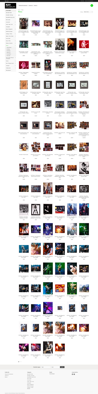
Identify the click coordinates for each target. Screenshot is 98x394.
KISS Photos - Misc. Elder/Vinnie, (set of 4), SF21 (47, 155)
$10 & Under (8, 19)
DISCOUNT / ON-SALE (9, 15)
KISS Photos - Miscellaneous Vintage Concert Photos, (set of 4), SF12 (84, 155)
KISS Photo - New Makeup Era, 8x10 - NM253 (84, 316)
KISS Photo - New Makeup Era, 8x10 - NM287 (36, 237)
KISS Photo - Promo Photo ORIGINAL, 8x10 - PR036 (23, 217)
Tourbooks (7, 65)
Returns (35, 5)
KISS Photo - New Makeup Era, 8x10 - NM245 (36, 355)
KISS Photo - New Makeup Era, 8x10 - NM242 (60, 355)
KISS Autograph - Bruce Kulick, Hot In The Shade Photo (48, 73)
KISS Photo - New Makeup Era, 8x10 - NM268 (60, 277)
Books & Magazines (9, 29)
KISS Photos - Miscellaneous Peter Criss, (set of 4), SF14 (35, 176)
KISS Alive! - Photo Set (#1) (23, 154)
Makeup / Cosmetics (9, 43)
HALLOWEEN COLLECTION (10, 17)
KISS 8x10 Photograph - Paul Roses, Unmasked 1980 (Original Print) (23, 32)
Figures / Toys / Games (9, 36)
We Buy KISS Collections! (23, 5)
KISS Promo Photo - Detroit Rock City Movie (47, 112)
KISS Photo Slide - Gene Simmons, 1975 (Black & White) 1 (23, 112)
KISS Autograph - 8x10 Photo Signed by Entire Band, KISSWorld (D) (59, 113)
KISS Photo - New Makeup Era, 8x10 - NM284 (60, 237)
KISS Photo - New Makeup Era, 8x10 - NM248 (72, 336)
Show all (28, 388)
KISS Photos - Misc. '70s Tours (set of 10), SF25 (35, 155)
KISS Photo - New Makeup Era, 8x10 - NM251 (36, 336)
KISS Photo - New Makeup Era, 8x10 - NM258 (36, 316)
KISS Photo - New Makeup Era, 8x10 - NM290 (72, 217)
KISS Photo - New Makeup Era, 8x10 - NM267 (72, 277)
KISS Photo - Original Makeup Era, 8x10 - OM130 (84, 52)
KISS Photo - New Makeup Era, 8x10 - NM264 (36, 296)
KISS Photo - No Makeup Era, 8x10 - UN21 (23, 197)
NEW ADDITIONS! (9, 12)
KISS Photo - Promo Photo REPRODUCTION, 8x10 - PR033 (36, 217)
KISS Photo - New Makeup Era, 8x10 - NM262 (60, 296)
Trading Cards (8, 67)
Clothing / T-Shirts (9, 33)
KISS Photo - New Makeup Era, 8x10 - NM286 (48, 237)
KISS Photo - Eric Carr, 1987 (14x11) (35, 112)
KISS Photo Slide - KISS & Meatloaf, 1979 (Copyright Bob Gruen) (48, 133)
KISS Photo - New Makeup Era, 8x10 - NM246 (24, 355)
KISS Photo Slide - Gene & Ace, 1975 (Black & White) (48, 93)
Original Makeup (9, 47)
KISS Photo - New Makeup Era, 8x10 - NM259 (24, 316)
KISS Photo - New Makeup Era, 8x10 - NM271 (24, 277)
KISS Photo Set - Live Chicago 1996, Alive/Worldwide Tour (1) (84, 73)
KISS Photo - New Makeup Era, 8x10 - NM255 (72, 316)
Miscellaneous (8, 70)
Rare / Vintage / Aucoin (10, 63)
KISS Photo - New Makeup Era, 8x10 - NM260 (84, 296)
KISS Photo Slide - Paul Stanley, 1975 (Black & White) (35, 93)
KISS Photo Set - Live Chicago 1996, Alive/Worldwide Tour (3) (60, 73)
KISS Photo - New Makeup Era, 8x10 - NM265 (24, 296)
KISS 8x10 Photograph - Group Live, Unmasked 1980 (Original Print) (84, 32)
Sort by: (81, 11)
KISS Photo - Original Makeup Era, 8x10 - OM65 (84, 176)
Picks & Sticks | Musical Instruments (10, 58)
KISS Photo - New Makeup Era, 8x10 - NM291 (60, 217)
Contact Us (31, 5)
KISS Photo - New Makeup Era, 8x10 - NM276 (60, 257)
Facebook (74, 374)
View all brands (52, 373)
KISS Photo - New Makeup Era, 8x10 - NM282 (84, 237)
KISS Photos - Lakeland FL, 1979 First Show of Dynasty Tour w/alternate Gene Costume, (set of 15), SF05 (84, 134)
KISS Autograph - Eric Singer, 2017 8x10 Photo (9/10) (23, 52)
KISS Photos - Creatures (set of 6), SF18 (60, 155)
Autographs (8, 26)
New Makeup (8, 50)
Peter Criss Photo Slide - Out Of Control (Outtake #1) (35, 133)
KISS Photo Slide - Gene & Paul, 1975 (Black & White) (60, 93)
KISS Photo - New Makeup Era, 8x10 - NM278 (48, 257)
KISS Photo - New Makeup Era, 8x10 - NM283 (72, 237)
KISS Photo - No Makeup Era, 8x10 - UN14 (47, 197)
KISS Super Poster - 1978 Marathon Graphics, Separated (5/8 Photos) (36, 52)
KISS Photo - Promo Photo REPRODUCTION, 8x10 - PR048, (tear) (60, 176)
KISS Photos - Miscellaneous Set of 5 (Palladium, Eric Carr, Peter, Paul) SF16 (83, 113)
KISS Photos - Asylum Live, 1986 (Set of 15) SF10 (72, 133)
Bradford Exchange (9, 31)
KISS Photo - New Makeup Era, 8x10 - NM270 (36, 277)
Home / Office (8, 40)
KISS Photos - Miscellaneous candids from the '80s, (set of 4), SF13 (23, 176)
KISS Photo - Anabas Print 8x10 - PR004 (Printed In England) (59, 52)
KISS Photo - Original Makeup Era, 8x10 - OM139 (23, 73)
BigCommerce (23, 393)
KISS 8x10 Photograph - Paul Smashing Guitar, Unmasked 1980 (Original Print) (47, 32)
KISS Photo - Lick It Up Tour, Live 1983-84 (59, 133)
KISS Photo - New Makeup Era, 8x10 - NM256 (60, 316)
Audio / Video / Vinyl (9, 24)
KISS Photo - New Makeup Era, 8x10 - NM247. (84, 336)
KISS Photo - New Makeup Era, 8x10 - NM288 (24, 237)
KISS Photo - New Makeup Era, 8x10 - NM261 (72, 296)
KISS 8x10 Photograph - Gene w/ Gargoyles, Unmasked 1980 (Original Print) (35, 32)
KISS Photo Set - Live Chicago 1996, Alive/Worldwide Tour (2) (72, 73)
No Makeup (8, 49)
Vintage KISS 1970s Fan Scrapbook (36, 73)
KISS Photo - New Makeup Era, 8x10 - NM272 (84, 257)
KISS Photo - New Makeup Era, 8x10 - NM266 (84, 277)
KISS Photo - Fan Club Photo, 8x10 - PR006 (47, 217)
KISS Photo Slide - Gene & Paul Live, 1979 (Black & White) (84, 93)
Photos (7, 45)
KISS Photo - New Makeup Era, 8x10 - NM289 (84, 217)
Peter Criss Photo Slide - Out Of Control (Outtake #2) (23, 133)
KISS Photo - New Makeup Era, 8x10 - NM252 (24, 336)
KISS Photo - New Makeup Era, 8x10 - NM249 (60, 336)
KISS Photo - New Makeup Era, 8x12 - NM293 (72, 176)
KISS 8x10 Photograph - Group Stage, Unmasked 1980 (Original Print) (72, 32)
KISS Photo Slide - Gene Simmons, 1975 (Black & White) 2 (71, 93)
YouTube (72, 374)
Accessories (8, 22)
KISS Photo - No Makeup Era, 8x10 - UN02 (71, 197)
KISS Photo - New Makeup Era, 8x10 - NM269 (48, 277)
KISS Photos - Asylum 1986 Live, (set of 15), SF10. (72, 155)
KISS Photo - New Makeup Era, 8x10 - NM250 (48, 336)
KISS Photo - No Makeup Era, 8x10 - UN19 (35, 197)
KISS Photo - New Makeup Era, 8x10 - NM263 (48, 296)
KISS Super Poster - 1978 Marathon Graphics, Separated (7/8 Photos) (48, 52)
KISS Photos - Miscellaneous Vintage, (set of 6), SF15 (47, 176)
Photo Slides (8, 55)
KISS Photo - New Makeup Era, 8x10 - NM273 (72, 257)
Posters (7, 60)
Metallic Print (8, 52)
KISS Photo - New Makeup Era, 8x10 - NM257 (48, 316)
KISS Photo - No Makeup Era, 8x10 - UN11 (59, 197)
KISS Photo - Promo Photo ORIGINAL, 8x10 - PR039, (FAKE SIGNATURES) (84, 197)
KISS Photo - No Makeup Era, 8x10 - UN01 (71, 52)
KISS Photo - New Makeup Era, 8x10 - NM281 (24, 257)
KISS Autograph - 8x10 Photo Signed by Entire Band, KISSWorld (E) (71, 113)
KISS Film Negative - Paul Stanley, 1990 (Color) (23, 93)
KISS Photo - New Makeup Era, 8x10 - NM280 (36, 257)
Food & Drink (8, 38)
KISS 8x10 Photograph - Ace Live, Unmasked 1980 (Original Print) (60, 32)
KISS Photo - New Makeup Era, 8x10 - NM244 (48, 355)
